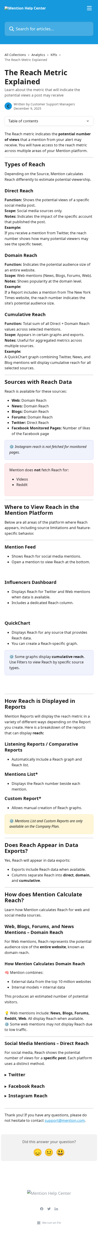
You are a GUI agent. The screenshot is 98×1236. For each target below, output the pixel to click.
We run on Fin (51, 1223)
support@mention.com (65, 1120)
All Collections (15, 55)
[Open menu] (89, 8)
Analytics (38, 55)
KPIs (54, 55)
